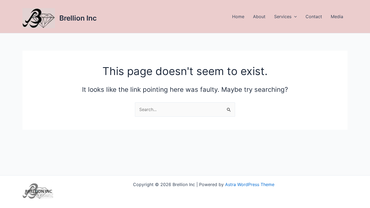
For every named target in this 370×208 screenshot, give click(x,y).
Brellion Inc (78, 18)
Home (238, 16)
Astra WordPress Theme (249, 184)
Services (282, 16)
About (259, 16)
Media (337, 16)
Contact (314, 16)
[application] (294, 16)
